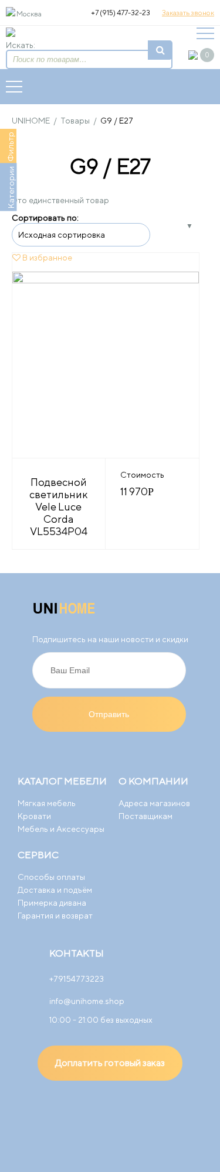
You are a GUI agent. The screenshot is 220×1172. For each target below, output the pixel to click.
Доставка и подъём (55, 890)
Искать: (20, 45)
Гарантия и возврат (55, 915)
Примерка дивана (52, 902)
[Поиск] (160, 50)
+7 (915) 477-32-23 (120, 12)
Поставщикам (145, 816)
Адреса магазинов (154, 803)
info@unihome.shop (86, 1001)
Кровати (34, 816)
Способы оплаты (51, 877)
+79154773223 (76, 978)
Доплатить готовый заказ (110, 1062)
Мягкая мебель (47, 803)
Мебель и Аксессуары (61, 829)
